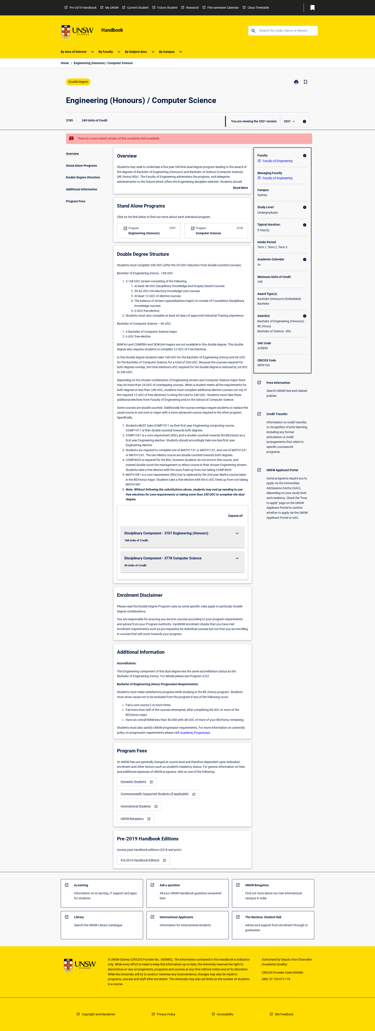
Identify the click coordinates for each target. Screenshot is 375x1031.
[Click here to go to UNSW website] (77, 32)
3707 (205, 676)
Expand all (235, 515)
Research (192, 7)
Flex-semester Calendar (223, 7)
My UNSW (111, 7)
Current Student (138, 7)
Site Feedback (284, 1014)
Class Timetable (258, 7)
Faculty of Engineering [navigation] (278, 161)
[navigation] (137, 781)
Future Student (167, 7)
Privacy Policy (166, 1014)
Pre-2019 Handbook (83, 7)
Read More (240, 188)
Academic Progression (195, 732)
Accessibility (225, 1014)
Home (65, 63)
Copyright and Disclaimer (98, 1014)
